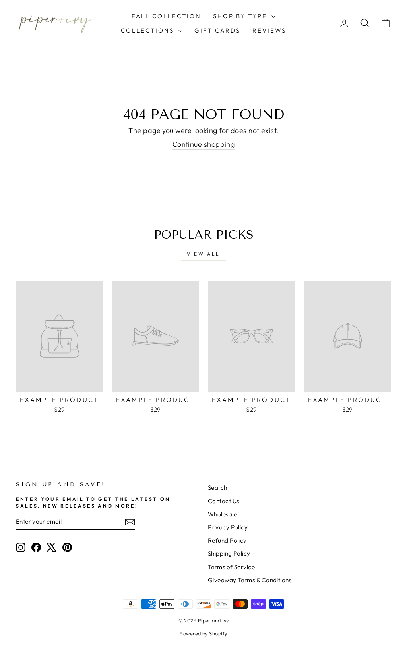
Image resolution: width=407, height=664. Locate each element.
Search (217, 487)
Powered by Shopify (203, 633)
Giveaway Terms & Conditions (249, 580)
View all (203, 254)
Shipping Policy (229, 553)
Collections (148, 30)
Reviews (269, 30)
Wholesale (222, 514)
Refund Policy (227, 540)
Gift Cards (217, 30)
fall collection (166, 16)
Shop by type (241, 16)
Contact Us (223, 501)
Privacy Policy (228, 527)
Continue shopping (203, 144)
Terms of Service (231, 567)
